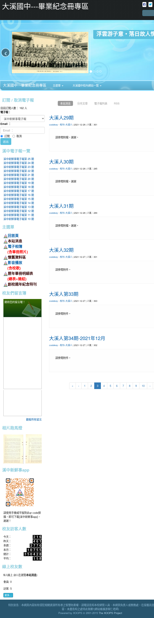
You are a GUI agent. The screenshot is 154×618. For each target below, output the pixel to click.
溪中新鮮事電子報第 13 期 (18, 207)
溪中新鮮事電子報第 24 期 (18, 163)
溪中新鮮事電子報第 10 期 (18, 219)
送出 (6, 141)
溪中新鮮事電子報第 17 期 (18, 191)
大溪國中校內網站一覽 (85, 85)
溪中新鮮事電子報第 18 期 (18, 187)
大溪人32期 (61, 249)
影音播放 (15, 262)
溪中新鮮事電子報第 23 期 (18, 167)
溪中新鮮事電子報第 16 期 (18, 195)
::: (106, 82)
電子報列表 (100, 103)
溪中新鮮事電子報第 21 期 (18, 175)
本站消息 (65, 103)
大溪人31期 (61, 205)
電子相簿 (15, 246)
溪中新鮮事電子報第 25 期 (18, 159)
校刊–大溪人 (66, 124)
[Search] (145, 17)
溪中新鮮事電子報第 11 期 (18, 215)
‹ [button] (6, 52)
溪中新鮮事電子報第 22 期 (18, 171)
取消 (19, 136)
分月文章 (82, 103)
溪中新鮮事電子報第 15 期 (18, 199)
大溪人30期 (61, 161)
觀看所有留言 (34, 419)
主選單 (57, 85)
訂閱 (7, 136)
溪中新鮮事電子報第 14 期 (18, 203)
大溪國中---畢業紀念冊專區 (24, 85)
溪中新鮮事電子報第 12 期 (18, 211)
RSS (117, 103)
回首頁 (13, 235)
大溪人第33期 (63, 293)
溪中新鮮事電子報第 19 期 (18, 183)
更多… (8, 595)
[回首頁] (52, 103)
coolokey (53, 124)
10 (143, 386)
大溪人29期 (61, 117)
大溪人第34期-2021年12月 (77, 337)
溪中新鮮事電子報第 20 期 (18, 179)
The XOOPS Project (110, 613)
